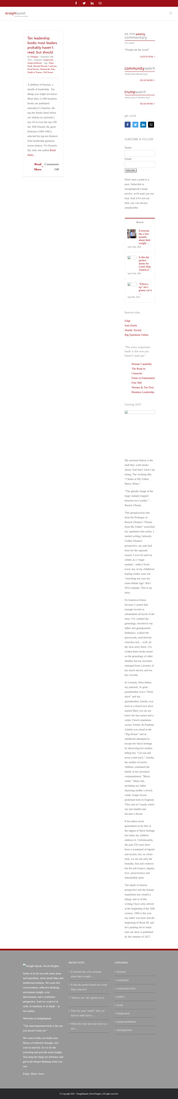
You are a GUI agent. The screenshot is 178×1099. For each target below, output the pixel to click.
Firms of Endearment (143, 378)
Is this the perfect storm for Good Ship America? (145, 263)
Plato (53, 69)
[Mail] (151, 125)
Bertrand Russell (40, 66)
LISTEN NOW (146, 56)
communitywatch (126, 988)
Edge (127, 320)
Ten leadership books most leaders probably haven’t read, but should (42, 44)
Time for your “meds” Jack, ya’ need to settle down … (88, 1013)
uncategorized (124, 1030)
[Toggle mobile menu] (171, 13)
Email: (128, 158)
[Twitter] (135, 125)
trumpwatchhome (34, 63)
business (121, 971)
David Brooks (33, 69)
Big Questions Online (136, 334)
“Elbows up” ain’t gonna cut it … (145, 289)
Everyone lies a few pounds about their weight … (144, 237)
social (120, 1005)
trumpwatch (48, 60)
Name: (128, 147)
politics (120, 996)
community (123, 980)
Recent (139, 222)
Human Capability (142, 364)
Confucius (52, 66)
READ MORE (146, 80)
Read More (37, 166)
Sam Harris (131, 325)
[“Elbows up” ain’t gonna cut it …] (131, 284)
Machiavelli (45, 69)
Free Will (137, 382)
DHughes (34, 57)
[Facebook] (128, 125)
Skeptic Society (133, 330)
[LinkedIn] (143, 125)
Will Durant (48, 72)
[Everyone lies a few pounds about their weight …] (131, 231)
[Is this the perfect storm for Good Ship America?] (131, 258)
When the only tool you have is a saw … (89, 1026)
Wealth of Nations (34, 72)
